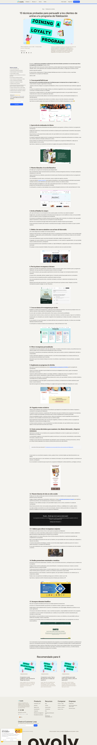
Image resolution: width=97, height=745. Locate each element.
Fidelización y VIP (37, 703)
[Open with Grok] (31, 53)
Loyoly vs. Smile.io (61, 707)
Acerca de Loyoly (72, 708)
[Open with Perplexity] (24, 53)
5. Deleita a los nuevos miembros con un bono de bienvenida (17, 75)
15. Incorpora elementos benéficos (15, 92)
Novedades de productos (38, 714)
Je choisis (11, 739)
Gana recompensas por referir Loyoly (73, 706)
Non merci (4, 739)
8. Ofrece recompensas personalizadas (16, 80)
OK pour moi (19, 739)
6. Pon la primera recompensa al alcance (16, 77)
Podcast (46, 705)
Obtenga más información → (55, 521)
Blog (46, 703)
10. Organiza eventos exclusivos (15, 83)
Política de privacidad (52, 731)
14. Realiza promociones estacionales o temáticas (17, 90)
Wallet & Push (36, 707)
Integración (36, 711)
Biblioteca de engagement (38, 712)
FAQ (46, 711)
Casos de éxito (47, 707)
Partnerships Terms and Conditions (69, 731)
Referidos (35, 705)
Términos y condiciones (60, 731)
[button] (2, 741)
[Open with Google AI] (29, 53)
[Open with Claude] (26, 53)
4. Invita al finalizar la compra (14, 73)
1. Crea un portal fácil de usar (14, 68)
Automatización (37, 709)
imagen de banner (42, 180)
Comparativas (47, 709)
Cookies (77, 731)
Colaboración (71, 703)
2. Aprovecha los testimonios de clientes (16, 70)
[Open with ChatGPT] (22, 53)
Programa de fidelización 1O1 (49, 713)
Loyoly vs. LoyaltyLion (62, 705)
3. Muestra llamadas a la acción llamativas (16, 71)
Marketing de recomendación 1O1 (48, 716)
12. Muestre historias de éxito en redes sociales (17, 87)
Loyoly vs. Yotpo (61, 703)
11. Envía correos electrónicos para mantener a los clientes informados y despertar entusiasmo (18, 85)
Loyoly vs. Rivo (60, 709)
